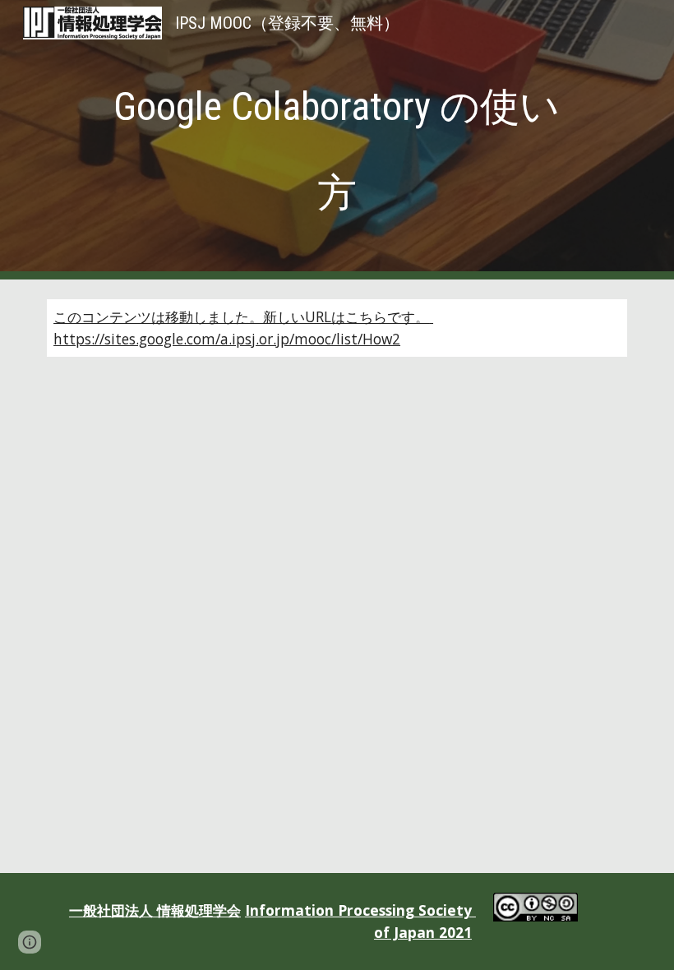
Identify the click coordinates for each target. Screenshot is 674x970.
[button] (29, 942)
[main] (336, 140)
